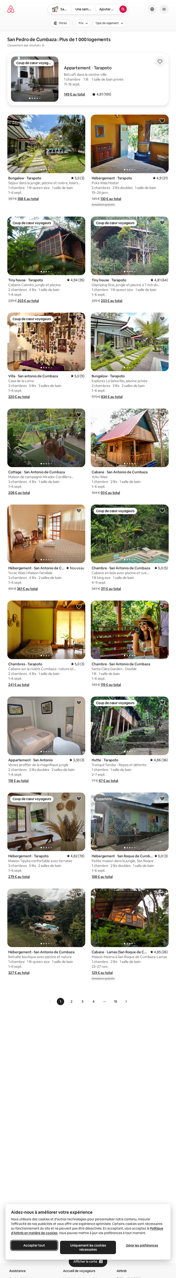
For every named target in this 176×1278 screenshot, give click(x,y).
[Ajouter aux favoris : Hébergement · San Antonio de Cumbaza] (78, 894)
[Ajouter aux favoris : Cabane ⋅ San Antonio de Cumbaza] (162, 414)
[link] (50, 1001)
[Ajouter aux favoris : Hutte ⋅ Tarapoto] (162, 702)
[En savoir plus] (43, 45)
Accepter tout (34, 1245)
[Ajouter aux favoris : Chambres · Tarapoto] (78, 606)
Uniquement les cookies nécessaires (88, 1247)
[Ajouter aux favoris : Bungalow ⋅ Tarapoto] (78, 120)
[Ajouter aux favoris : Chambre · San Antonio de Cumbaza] (162, 510)
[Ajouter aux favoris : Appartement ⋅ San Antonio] (78, 702)
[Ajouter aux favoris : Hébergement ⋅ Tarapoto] (162, 120)
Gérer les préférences (142, 1245)
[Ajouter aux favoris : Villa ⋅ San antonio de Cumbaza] (78, 318)
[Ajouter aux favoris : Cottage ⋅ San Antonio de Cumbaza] (78, 414)
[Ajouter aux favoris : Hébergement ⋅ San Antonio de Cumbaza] (78, 510)
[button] (74, 94)
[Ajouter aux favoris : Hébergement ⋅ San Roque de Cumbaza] (162, 798)
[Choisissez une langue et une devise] (152, 9)
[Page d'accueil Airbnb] (10, 9)
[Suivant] (126, 1001)
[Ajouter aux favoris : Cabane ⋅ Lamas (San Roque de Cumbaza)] (162, 894)
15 (115, 1001)
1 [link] (60, 1001)
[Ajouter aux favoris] (160, 61)
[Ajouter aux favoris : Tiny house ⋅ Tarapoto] (78, 222)
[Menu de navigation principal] (164, 9)
